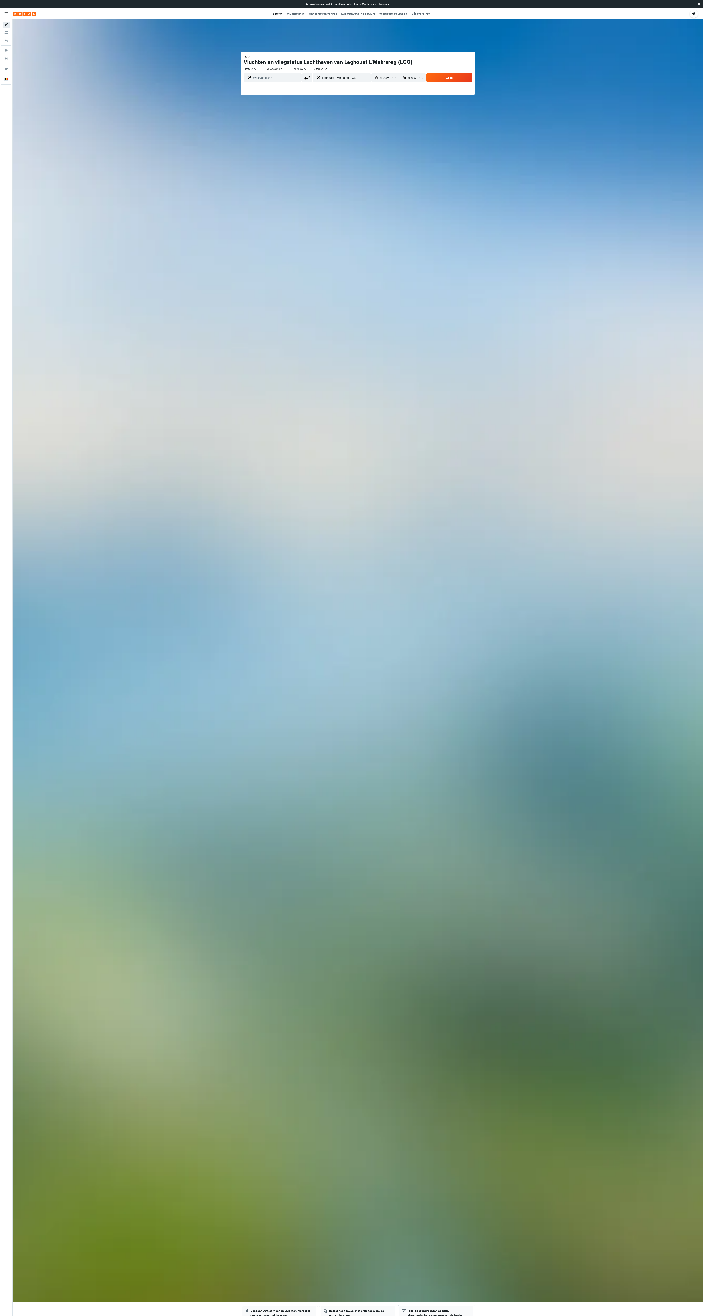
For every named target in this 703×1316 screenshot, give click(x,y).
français (384, 4)
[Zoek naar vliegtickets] (6, 25)
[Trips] (6, 69)
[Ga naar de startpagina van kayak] (24, 14)
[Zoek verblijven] (6, 32)
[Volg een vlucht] (6, 58)
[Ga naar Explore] (6, 50)
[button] (699, 4)
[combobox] (251, 69)
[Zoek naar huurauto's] (6, 40)
